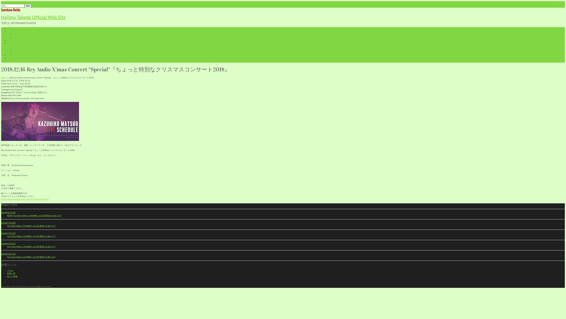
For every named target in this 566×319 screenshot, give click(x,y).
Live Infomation (14, 40)
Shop (9, 43)
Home (10, 28)
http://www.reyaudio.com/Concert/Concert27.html (24, 199)
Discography (18, 37)
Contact (11, 61)
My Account (18, 49)
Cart (15, 46)
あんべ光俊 (12, 276)
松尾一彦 (11, 273)
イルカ (10, 270)
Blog (9, 55)
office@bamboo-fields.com (13, 2)
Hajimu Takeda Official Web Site (33, 17)
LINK (9, 58)
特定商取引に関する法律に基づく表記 (30, 52)
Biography (17, 34)
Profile (10, 31)
